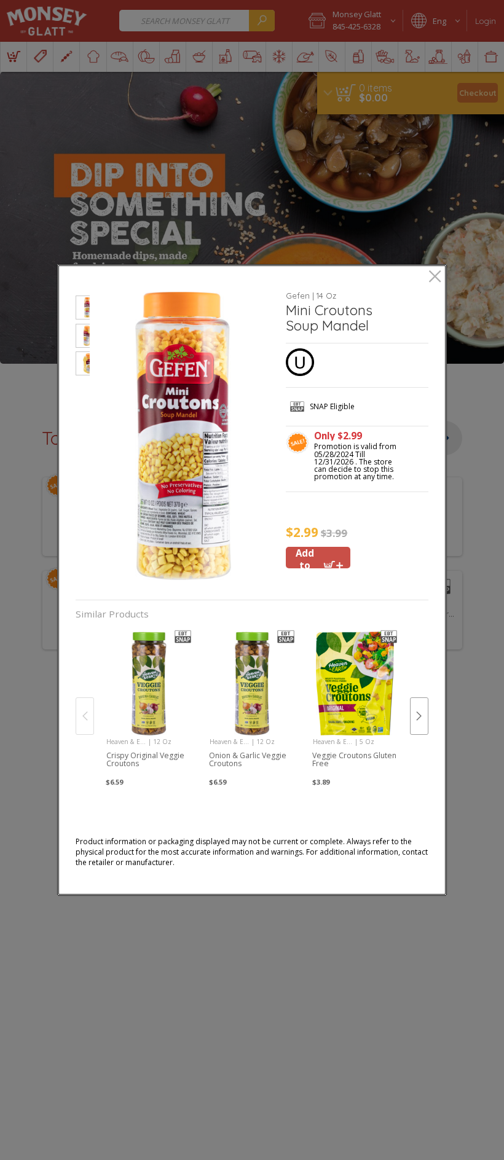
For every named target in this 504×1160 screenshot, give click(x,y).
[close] (434, 277)
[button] (83, 309)
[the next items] (419, 715)
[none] (149, 703)
